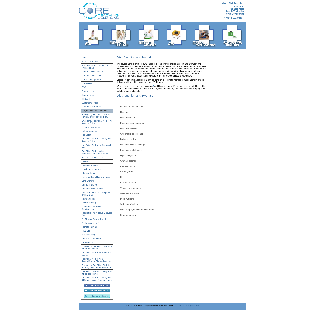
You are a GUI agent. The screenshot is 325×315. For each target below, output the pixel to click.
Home (84, 58)
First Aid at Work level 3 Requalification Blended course (96, 260)
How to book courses (91, 169)
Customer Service (90, 103)
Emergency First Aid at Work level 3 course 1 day (97, 122)
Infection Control (89, 173)
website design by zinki (188, 305)
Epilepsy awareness (91, 127)
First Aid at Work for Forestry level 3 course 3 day (97, 140)
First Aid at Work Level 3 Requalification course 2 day (95, 152)
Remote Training (89, 227)
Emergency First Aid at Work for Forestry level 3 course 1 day (96, 115)
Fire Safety (86, 135)
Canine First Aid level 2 (92, 72)
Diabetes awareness (91, 107)
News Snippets (88, 199)
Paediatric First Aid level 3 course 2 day (97, 214)
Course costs (88, 91)
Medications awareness (92, 189)
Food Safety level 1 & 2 (92, 157)
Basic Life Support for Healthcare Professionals (97, 66)
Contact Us (87, 83)
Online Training (89, 203)
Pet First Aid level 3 (90, 223)
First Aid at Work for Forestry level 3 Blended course (97, 272)
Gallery (85, 161)
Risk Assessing (88, 235)
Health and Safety (90, 165)
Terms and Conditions (92, 238)
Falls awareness (89, 131)
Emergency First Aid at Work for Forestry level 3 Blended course (96, 266)
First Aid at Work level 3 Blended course (96, 254)
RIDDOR (86, 231)
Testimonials (87, 242)
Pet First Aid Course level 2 (94, 219)
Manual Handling (90, 185)
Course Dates (88, 95)
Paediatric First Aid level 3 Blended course (93, 207)
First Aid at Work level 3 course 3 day (96, 146)
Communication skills (91, 75)
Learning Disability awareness (96, 177)
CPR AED (86, 99)
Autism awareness (90, 61)
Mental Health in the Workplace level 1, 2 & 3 (96, 193)
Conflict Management (91, 79)
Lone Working (88, 181)
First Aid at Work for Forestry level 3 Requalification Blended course (97, 279)
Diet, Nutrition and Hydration (95, 111)
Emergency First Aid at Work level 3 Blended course (97, 247)
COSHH (85, 87)
